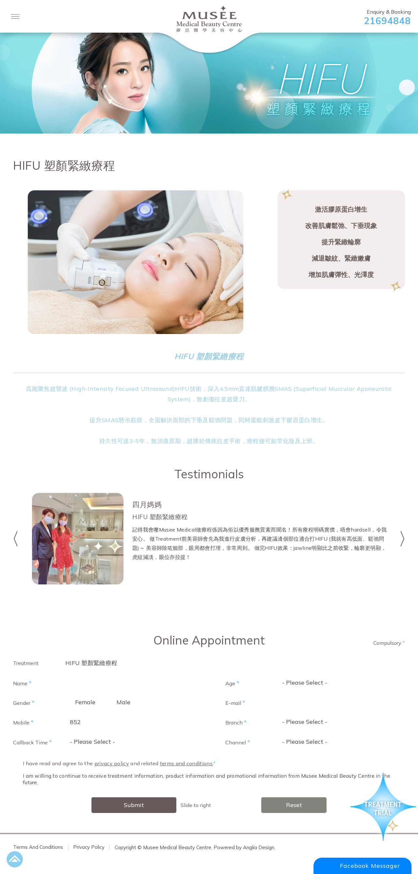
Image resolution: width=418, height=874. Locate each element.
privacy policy (111, 763)
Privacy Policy (88, 847)
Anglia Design (258, 847)
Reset (294, 805)
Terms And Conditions (38, 847)
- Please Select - (304, 682)
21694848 (387, 20)
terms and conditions (186, 763)
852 (75, 722)
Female (85, 702)
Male (123, 702)
